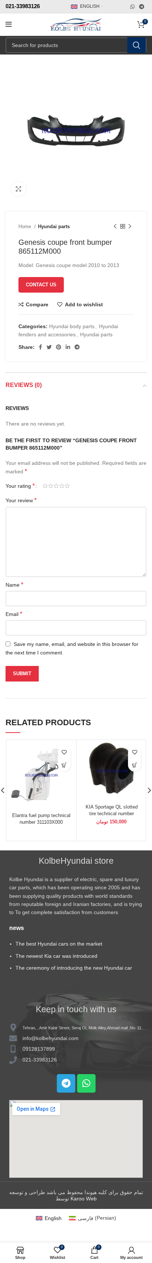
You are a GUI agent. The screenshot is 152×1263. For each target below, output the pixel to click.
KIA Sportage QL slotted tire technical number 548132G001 (112, 813)
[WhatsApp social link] (132, 6)
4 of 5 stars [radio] (62, 486)
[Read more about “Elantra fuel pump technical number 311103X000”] (64, 765)
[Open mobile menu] (8, 24)
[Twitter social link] (49, 347)
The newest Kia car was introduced (56, 956)
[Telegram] (66, 1083)
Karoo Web (83, 1199)
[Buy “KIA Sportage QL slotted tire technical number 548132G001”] (134, 765)
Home (25, 226)
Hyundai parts (54, 226)
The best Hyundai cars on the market (58, 944)
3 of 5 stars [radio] (56, 486)
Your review (21, 500)
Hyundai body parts (71, 326)
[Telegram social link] (141, 6)
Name (14, 584)
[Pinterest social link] (58, 347)
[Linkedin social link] (67, 347)
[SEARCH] (136, 45)
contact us (41, 284)
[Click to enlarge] (18, 188)
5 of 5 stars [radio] (67, 486)
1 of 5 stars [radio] (45, 486)
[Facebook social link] (40, 347)
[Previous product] (115, 226)
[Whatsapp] (86, 1083)
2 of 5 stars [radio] (50, 486)
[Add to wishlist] (64, 752)
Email (14, 614)
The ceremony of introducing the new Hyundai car (73, 968)
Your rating (20, 486)
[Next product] (130, 226)
